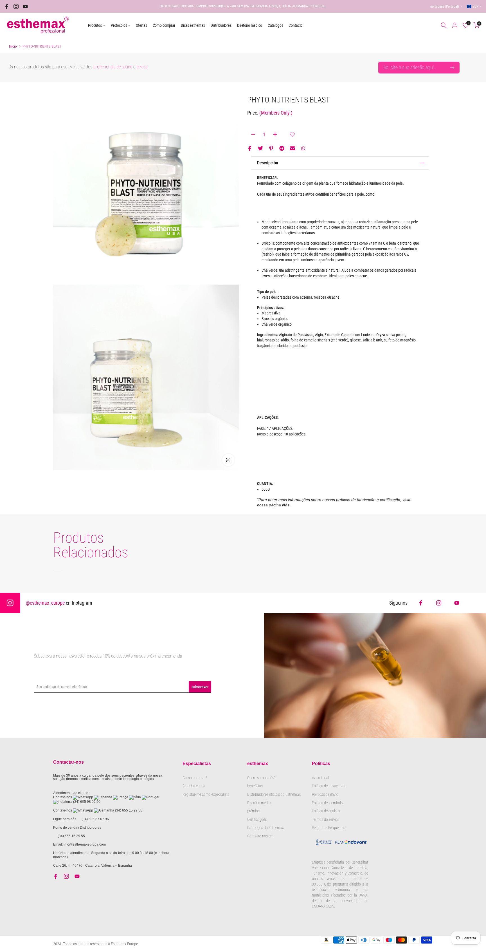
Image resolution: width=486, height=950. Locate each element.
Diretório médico (249, 25)
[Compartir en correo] (292, 148)
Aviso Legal (320, 777)
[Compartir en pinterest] (271, 148)
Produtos (95, 25)
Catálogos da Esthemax (265, 827)
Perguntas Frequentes (328, 827)
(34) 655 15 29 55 (128, 810)
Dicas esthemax (193, 25)
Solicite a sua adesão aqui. (409, 67)
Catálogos (275, 25)
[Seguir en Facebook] (6, 6)
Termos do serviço (325, 819)
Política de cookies (326, 811)
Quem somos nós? (261, 777)
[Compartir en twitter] (260, 148)
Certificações (257, 819)
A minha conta (194, 786)
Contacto (295, 25)
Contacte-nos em (260, 836)
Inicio (13, 46)
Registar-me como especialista (206, 794)
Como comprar (164, 25)
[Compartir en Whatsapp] (303, 148)
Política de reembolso (328, 803)
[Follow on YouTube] (457, 603)
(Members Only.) (275, 113)
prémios (253, 811)
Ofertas (141, 25)
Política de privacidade (329, 786)
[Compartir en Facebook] (249, 148)
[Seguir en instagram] (16, 6)
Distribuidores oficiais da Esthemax (274, 794)
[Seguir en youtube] (25, 6)
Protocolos (119, 25)
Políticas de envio (325, 794)
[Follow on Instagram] (439, 603)
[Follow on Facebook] (421, 603)
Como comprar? (195, 777)
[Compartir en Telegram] (281, 148)
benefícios (255, 786)
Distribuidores (221, 25)
